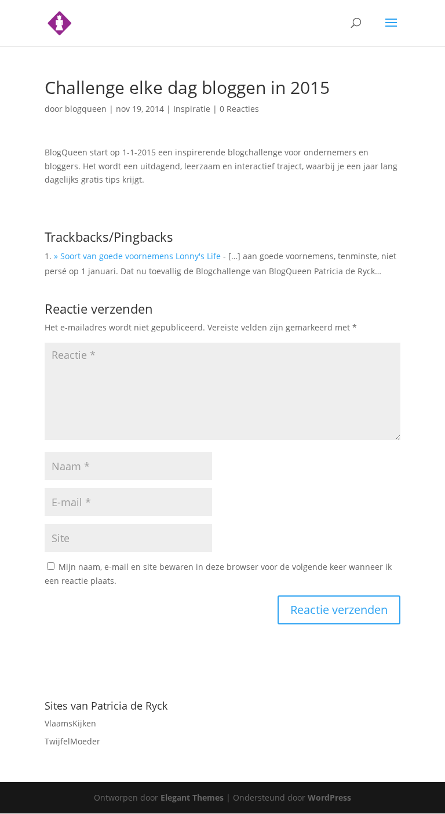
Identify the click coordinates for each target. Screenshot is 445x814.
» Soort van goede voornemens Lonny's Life (137, 255)
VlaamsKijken (70, 723)
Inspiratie (191, 108)
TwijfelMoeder (72, 741)
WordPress (329, 797)
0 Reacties (239, 108)
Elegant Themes (192, 797)
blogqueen (86, 108)
